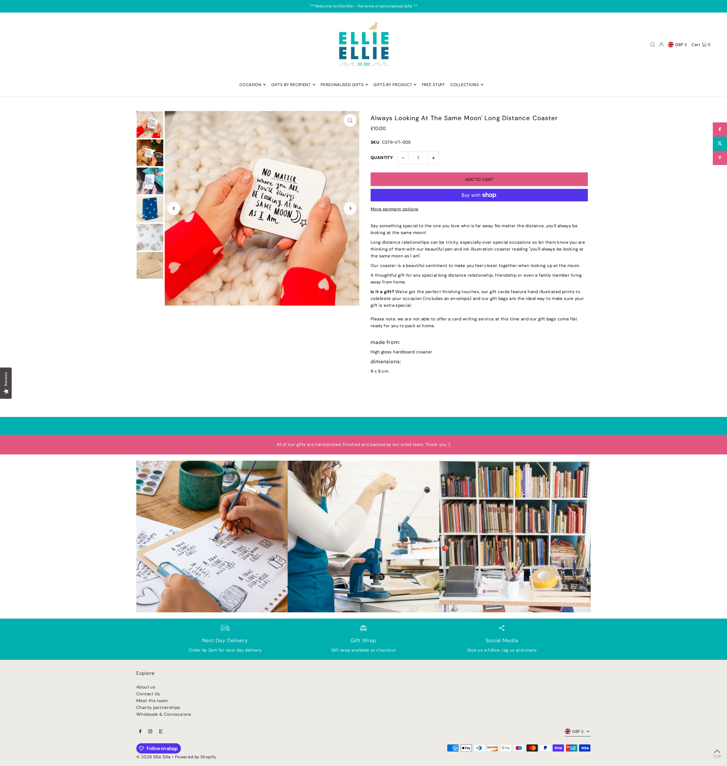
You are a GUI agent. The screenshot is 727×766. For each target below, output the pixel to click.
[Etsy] (160, 731)
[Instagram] (150, 731)
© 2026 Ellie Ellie (154, 757)
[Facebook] (140, 731)
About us (145, 687)
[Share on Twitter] (720, 144)
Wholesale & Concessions (163, 714)
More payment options (395, 209)
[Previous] (174, 208)
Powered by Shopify (195, 757)
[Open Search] (652, 44)
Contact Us (148, 694)
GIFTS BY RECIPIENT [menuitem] (291, 84)
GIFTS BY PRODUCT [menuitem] (392, 84)
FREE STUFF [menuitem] (433, 84)
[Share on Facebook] (720, 129)
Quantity (382, 157)
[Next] (350, 208)
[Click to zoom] (350, 120)
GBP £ (681, 44)
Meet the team (152, 701)
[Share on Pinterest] (720, 158)
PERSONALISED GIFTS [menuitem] (342, 84)
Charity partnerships (158, 707)
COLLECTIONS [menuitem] (464, 84)
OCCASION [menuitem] (250, 84)
